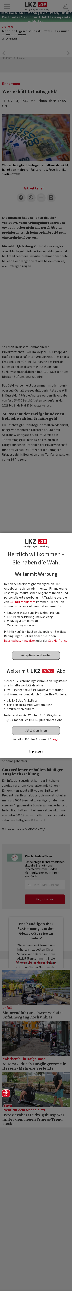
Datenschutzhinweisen (20, 641)
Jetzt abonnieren (36, 731)
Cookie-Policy (57, 641)
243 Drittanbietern (22, 602)
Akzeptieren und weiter (36, 655)
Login (55, 739)
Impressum (36, 752)
